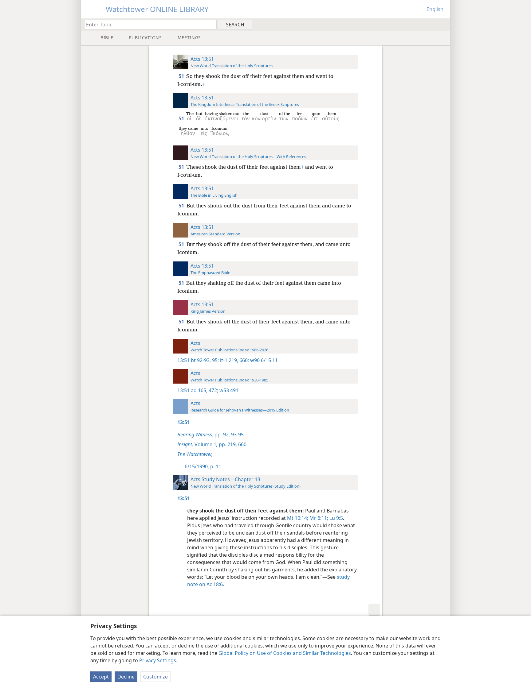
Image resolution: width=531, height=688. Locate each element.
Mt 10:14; (297, 518)
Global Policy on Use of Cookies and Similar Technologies (284, 653)
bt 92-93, (201, 360)
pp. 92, (203, 434)
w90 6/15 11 (263, 360)
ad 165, (199, 390)
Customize (155, 676)
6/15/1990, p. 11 (203, 466)
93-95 (237, 434)
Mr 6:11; (318, 518)
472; (212, 390)
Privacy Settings (157, 660)
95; (215, 360)
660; (243, 360)
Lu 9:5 (335, 518)
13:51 (183, 360)
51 (182, 76)
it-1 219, (228, 360)
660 (241, 444)
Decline (126, 676)
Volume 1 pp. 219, (207, 444)
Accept (101, 676)
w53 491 (228, 390)
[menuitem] (443, 24)
